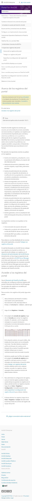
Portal (3, 437)
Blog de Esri (4, 477)
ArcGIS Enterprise (6, 458)
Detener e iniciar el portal (8, 81)
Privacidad (26, 496)
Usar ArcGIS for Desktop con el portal (12, 63)
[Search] (20, 2)
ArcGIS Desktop (5, 456)
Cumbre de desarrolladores (9, 482)
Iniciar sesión (27, 2)
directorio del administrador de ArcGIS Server (15, 254)
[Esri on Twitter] (2, 491)
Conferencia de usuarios (8, 480)
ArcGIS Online (5, 453)
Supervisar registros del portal (11, 17)
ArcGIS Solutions (6, 466)
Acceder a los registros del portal (10, 110)
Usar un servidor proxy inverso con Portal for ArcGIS (15, 72)
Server (3, 439)
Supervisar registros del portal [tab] (11, 47)
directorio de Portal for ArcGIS (14, 280)
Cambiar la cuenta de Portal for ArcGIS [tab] (14, 25)
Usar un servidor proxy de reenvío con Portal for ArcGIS (14, 68)
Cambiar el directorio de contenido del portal (14, 21)
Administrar (4, 15)
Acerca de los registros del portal (12, 51)
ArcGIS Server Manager (22, 258)
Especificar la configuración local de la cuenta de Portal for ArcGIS (15, 76)
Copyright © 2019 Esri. (7, 496)
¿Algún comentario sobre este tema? (19, 416)
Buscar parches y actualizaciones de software (14, 28)
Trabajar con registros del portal (12, 54)
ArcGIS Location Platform (8, 461)
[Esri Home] (4, 486)
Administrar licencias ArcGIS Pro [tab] (12, 44)
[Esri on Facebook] (5, 491)
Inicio (3, 434)
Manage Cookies (5, 498)
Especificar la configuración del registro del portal (15, 59)
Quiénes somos (5, 472)
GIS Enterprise (9, 2)
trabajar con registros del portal (17, 364)
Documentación (5, 447)
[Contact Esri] (10, 491)
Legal (12, 498)
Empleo (3, 475)
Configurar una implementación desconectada (14, 32)
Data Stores (4, 442)
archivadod (25, 97)
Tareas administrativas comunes (18, 15)
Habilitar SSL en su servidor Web (10, 41)
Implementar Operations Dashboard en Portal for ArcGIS (15, 36)
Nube (3, 444)
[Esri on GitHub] (8, 491)
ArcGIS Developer (6, 463)
